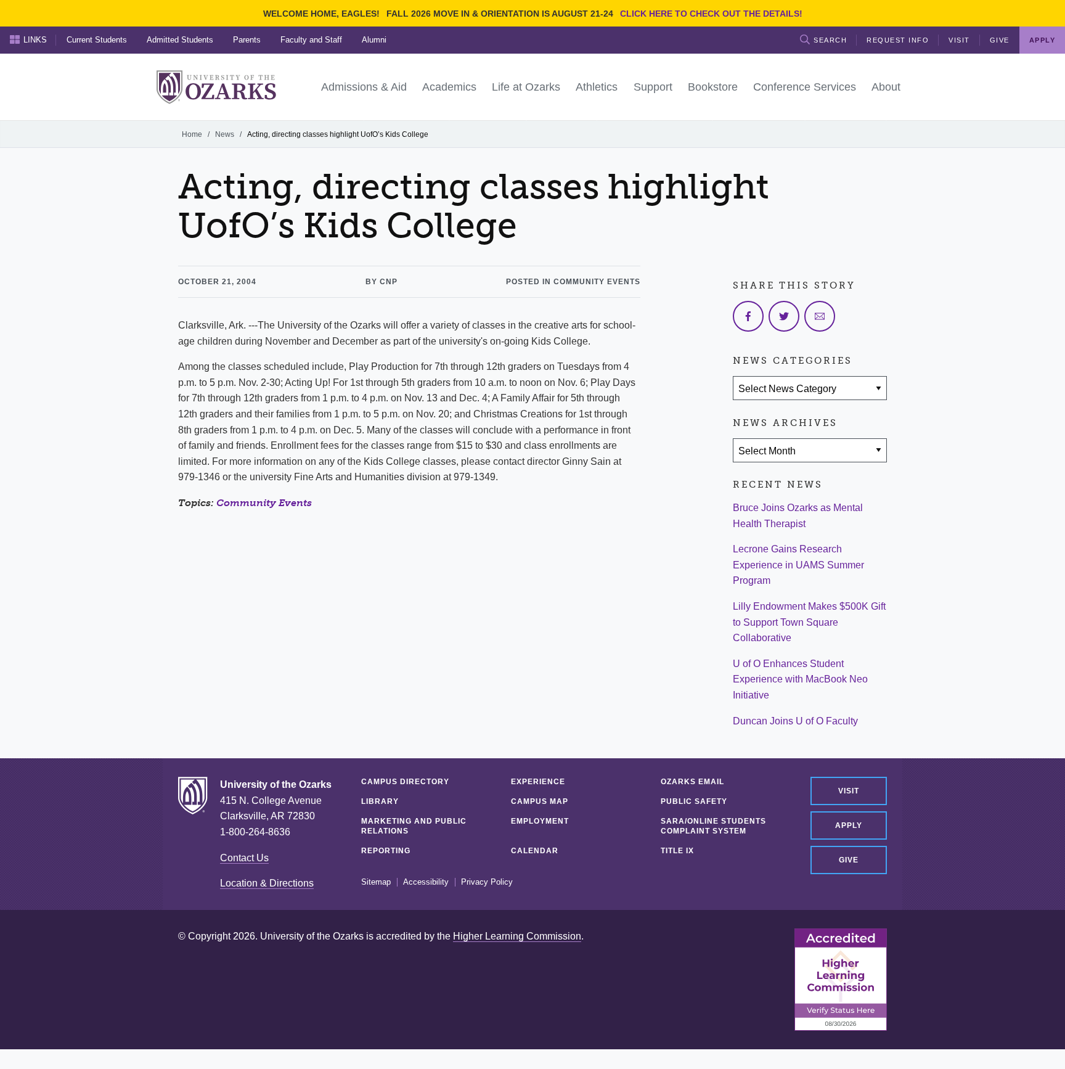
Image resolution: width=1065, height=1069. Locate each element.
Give (1000, 40)
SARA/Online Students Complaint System (713, 826)
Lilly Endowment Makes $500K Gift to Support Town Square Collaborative (809, 622)
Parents (247, 39)
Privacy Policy (487, 882)
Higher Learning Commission (517, 936)
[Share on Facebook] (748, 316)
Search (830, 40)
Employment (540, 821)
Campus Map (539, 801)
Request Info (898, 40)
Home (192, 134)
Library (380, 801)
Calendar (534, 850)
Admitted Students (180, 39)
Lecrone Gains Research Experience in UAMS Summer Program (798, 565)
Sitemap (376, 882)
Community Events (264, 503)
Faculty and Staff (311, 39)
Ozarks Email (692, 781)
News (224, 134)
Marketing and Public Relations (414, 826)
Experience (538, 781)
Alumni (374, 39)
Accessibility (426, 882)
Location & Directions (267, 883)
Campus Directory (405, 781)
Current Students (97, 39)
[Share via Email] (819, 316)
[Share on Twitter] (784, 316)
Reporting (385, 850)
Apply (848, 825)
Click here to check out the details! (711, 13)
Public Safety (694, 801)
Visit (959, 40)
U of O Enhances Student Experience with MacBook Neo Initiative (800, 679)
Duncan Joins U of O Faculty (795, 721)
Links (35, 39)
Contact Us (244, 858)
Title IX (677, 850)
